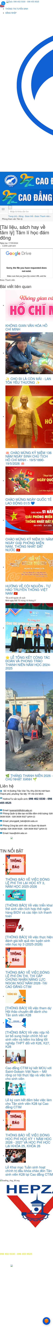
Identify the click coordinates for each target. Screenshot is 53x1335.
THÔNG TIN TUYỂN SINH (16, 8)
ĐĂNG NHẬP (10, 12)
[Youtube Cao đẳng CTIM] (7, 837)
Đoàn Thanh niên (42, 216)
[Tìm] (10, 207)
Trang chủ (12, 216)
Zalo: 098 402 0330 (17, 1)
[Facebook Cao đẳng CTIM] (2, 837)
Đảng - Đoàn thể (26, 216)
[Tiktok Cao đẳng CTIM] (12, 837)
